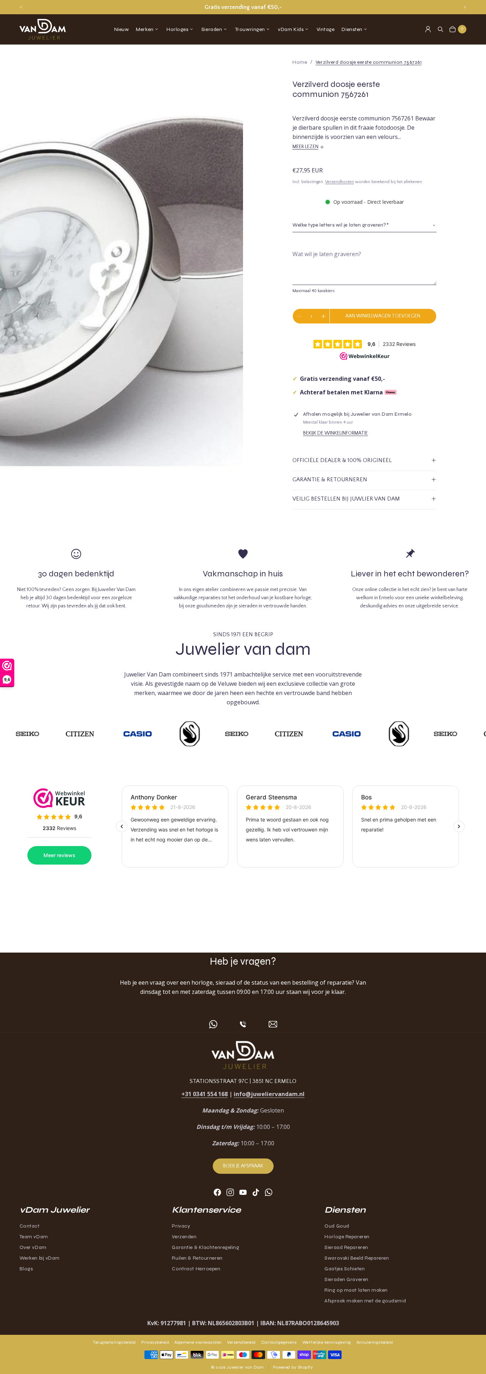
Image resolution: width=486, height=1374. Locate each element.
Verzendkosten (339, 182)
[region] (242, 7)
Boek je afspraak (243, 1166)
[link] (369, 62)
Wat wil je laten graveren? (326, 254)
